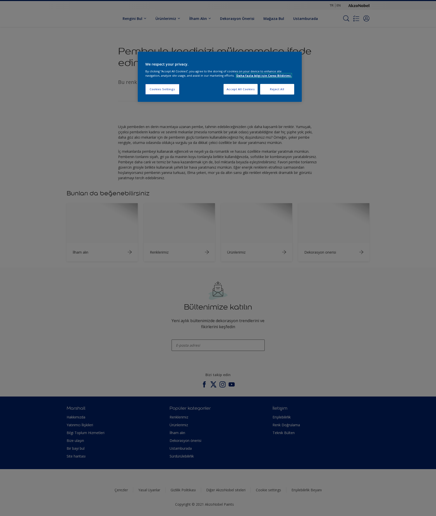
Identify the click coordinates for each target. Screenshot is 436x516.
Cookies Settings (162, 89)
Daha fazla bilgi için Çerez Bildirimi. (263, 75)
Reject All (277, 89)
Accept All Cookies (241, 89)
